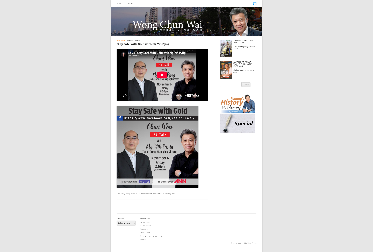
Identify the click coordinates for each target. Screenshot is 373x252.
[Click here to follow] (254, 4)
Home (119, 3)
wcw (173, 193)
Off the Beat (145, 232)
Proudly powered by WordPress (243, 243)
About (131, 3)
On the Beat (145, 222)
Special (143, 239)
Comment (144, 229)
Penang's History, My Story (151, 236)
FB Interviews (121, 40)
